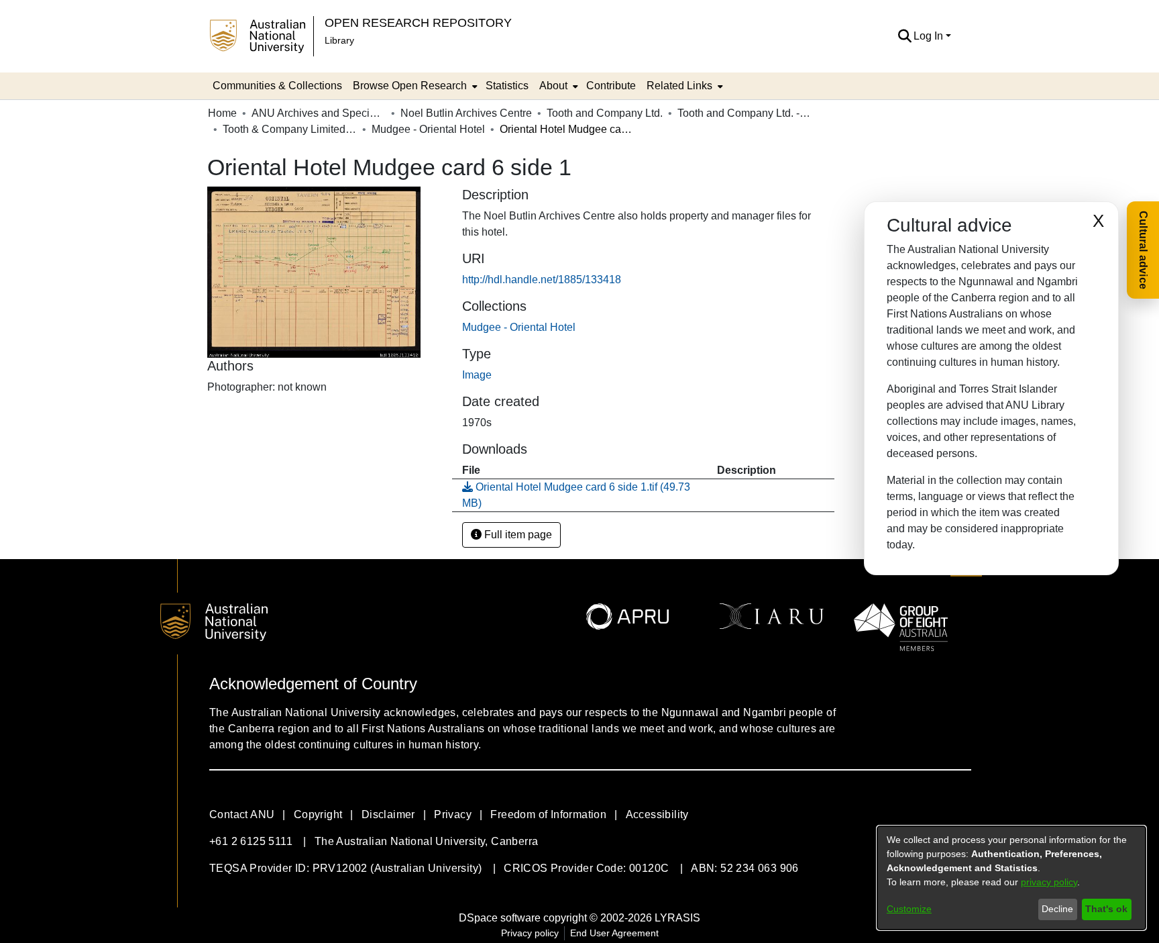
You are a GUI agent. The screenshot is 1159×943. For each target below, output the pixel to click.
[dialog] (1011, 878)
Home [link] (222, 113)
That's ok (1106, 908)
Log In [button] (930, 36)
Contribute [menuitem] (611, 85)
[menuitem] (413, 85)
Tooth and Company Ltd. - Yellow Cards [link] (744, 113)
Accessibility (657, 814)
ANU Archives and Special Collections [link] (319, 113)
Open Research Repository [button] (418, 22)
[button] (904, 36)
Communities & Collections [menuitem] (277, 85)
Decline (1057, 908)
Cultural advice (1143, 250)
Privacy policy (530, 933)
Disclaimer (388, 814)
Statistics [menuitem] (507, 85)
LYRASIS (677, 918)
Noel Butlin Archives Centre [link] (466, 113)
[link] (518, 327)
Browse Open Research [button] (410, 85)
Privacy (453, 814)
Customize (909, 908)
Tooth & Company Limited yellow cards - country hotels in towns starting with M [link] (290, 129)
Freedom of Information (548, 814)
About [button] (553, 85)
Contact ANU (241, 814)
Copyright (318, 814)
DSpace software (500, 918)
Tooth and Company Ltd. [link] (605, 113)
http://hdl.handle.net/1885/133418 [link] (541, 279)
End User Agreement (614, 933)
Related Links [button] (679, 85)
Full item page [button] (517, 534)
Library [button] (339, 40)
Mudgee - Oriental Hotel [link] (428, 129)
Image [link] (477, 375)
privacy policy (1049, 882)
